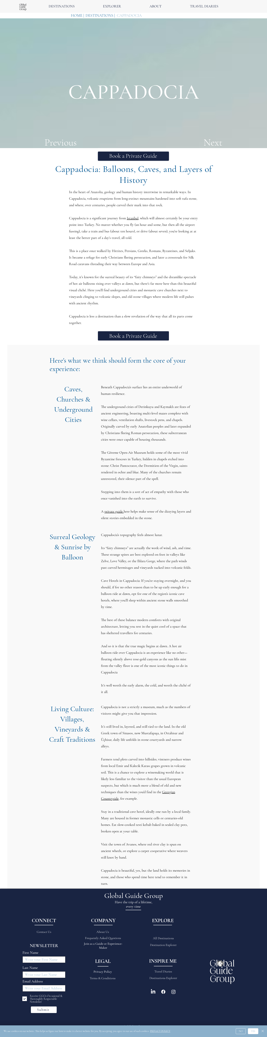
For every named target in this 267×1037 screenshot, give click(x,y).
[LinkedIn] (153, 991)
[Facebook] (163, 991)
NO (241, 1031)
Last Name (30, 968)
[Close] (262, 1031)
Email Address (33, 981)
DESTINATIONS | (100, 15)
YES (253, 1031)
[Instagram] (173, 991)
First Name (30, 953)
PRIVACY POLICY (160, 1031)
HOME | (77, 15)
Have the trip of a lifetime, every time (133, 904)
